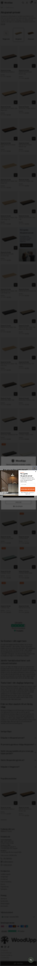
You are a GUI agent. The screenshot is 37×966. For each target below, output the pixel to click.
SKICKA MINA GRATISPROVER (27, 489)
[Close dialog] (35, 471)
